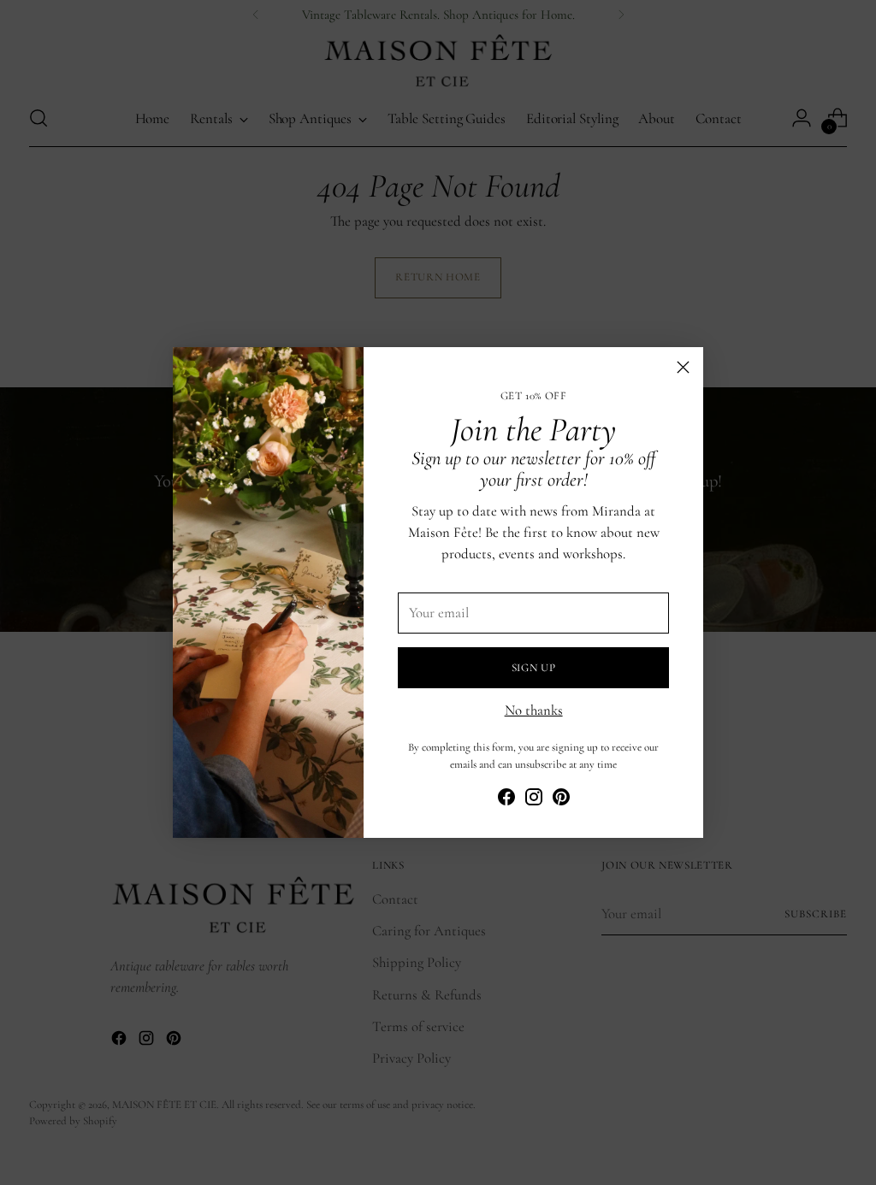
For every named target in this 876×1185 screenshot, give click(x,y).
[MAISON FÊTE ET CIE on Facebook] (506, 800)
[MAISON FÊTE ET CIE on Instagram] (534, 800)
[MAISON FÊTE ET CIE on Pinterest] (561, 800)
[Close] (683, 367)
